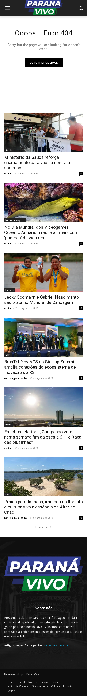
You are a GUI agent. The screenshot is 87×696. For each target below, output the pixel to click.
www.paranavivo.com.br (60, 645)
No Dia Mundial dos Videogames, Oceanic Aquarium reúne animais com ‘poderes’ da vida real (41, 232)
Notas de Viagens (15, 220)
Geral (8, 354)
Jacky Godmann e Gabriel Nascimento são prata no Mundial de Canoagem (41, 300)
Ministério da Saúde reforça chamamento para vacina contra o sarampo (37, 162)
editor (8, 173)
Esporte (9, 290)
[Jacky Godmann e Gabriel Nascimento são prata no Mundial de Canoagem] (43, 272)
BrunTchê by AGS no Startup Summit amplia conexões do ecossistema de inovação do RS (40, 367)
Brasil (8, 424)
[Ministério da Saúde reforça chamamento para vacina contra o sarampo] (43, 132)
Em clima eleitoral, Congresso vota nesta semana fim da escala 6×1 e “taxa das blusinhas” (42, 437)
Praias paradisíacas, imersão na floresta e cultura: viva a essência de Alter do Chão (43, 507)
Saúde (8, 150)
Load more (42, 527)
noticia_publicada (15, 378)
